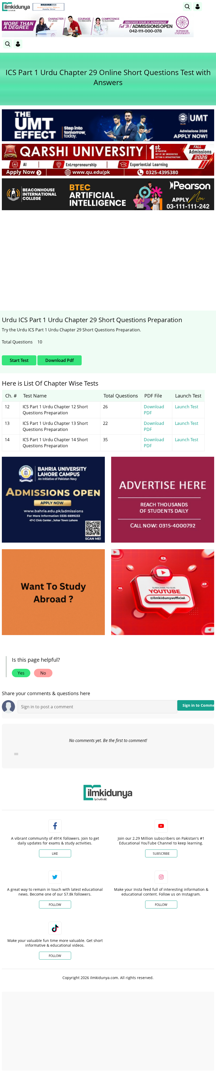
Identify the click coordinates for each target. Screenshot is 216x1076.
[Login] (197, 6)
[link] (48, 7)
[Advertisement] (108, 254)
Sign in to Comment (198, 705)
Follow (55, 904)
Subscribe (161, 853)
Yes (21, 673)
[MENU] (210, 6)
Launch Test (186, 407)
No (43, 673)
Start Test (19, 360)
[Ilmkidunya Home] (16, 6)
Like (55, 853)
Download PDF (154, 410)
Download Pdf (59, 360)
